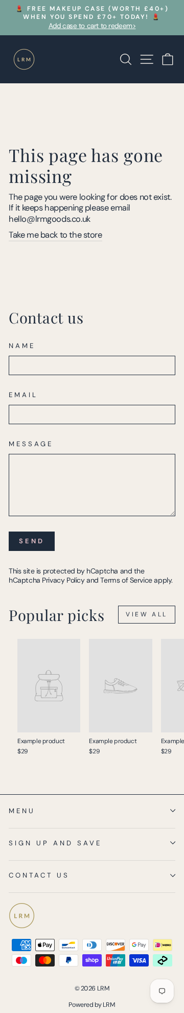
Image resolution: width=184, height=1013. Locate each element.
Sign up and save (55, 843)
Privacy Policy (63, 580)
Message (31, 444)
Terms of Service (126, 580)
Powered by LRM (91, 1005)
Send (31, 541)
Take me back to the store (55, 234)
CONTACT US (39, 875)
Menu (22, 811)
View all (147, 614)
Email (23, 394)
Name (22, 345)
